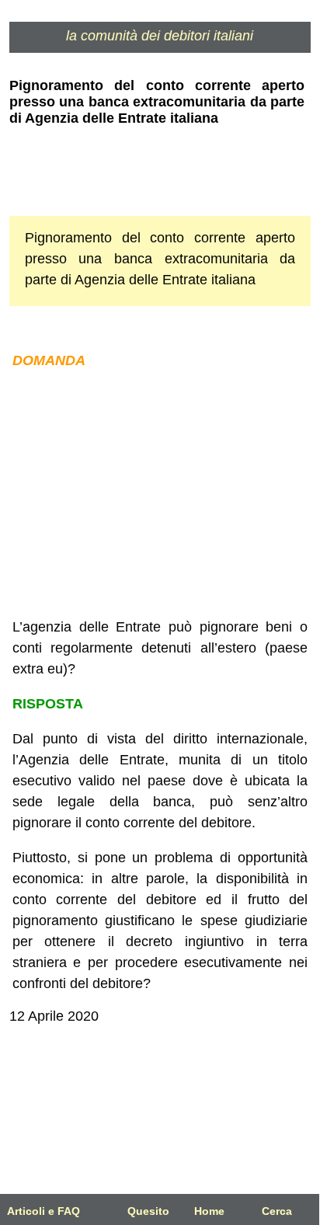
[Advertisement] (160, 494)
